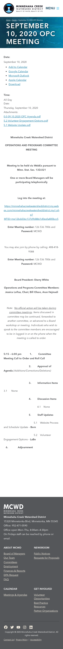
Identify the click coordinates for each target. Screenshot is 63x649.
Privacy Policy (21, 639)
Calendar (10, 588)
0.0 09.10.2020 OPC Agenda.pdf (22, 116)
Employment (11, 566)
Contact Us (9, 639)
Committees (10, 562)
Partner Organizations (46, 610)
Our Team (9, 557)
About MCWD (12, 547)
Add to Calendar (18, 67)
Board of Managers (14, 553)
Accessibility (35, 639)
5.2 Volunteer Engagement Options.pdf (26, 120)
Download (14, 84)
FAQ (6, 579)
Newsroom (41, 547)
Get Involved (43, 588)
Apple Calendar (17, 80)
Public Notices (42, 553)
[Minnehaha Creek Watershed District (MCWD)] (23, 8)
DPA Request (11, 575)
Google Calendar (18, 71)
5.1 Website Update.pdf (17, 125)
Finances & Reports (14, 570)
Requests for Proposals (46, 557)
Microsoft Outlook (19, 75)
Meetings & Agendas (15, 594)
